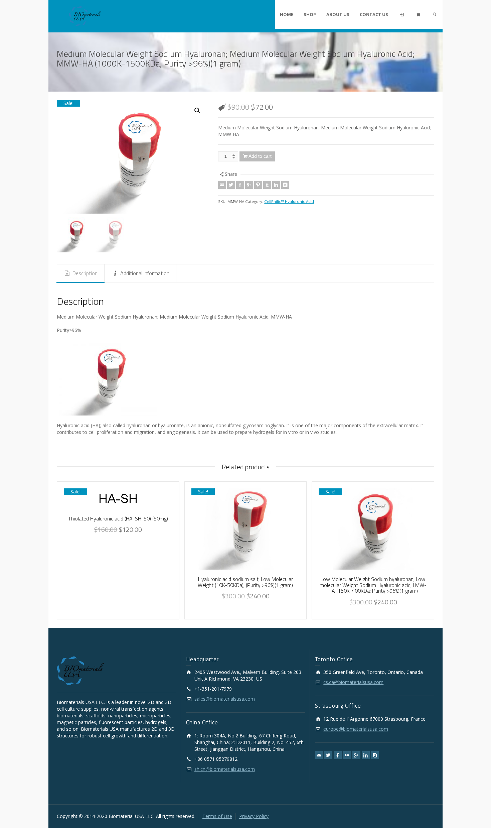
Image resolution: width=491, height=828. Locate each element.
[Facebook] (240, 185)
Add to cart (260, 156)
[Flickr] (347, 755)
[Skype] (375, 755)
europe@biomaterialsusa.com (355, 729)
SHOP (310, 14)
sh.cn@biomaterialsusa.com (224, 769)
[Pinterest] (258, 185)
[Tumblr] (267, 185)
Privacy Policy (254, 816)
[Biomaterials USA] (85, 15)
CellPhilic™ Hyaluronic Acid (289, 201)
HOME (286, 14)
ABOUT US (337, 14)
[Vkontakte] (285, 185)
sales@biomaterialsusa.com (224, 699)
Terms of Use (217, 816)
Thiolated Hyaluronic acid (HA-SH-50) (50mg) (118, 518)
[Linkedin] (276, 185)
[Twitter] (231, 185)
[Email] (222, 185)
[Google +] (249, 185)
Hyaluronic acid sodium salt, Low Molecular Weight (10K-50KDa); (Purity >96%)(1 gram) (245, 582)
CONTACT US (374, 14)
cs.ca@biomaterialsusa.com (353, 682)
